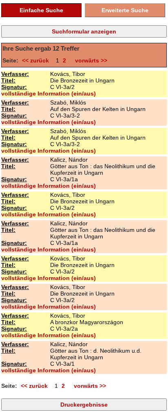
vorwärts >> (89, 60)
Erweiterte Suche (125, 10)
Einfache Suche (41, 10)
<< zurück (37, 60)
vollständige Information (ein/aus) (48, 93)
